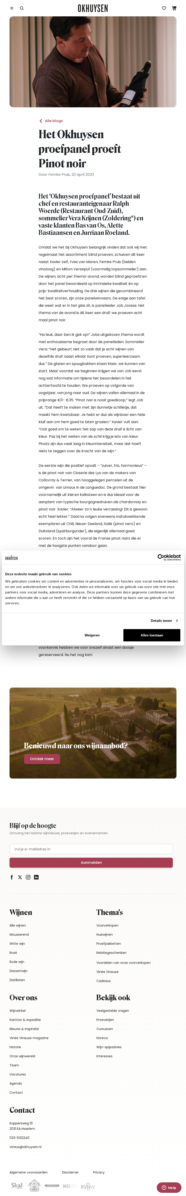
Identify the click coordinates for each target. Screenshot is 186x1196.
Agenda (16, 1083)
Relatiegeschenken (111, 952)
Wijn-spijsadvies (109, 1047)
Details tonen (161, 621)
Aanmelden (91, 862)
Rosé (13, 952)
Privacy (99, 1172)
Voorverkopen (107, 925)
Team (14, 1065)
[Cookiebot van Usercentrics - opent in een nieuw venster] (161, 557)
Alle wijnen (18, 925)
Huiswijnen (104, 934)
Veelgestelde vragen (112, 1010)
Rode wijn (17, 962)
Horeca (102, 1038)
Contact (16, 1092)
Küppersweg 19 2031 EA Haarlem (22, 1126)
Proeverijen (105, 1020)
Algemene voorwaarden (29, 1172)
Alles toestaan (152, 635)
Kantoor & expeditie (25, 1020)
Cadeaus (103, 981)
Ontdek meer (42, 758)
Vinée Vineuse (107, 972)
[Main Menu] (12, 8)
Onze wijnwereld (22, 1056)
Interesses (104, 1056)
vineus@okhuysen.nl (26, 1147)
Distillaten (17, 980)
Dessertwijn (18, 971)
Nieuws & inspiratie (24, 1029)
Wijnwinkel (18, 1010)
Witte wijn (17, 943)
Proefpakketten (108, 943)
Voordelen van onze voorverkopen (123, 962)
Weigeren (92, 635)
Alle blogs (54, 120)
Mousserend (19, 934)
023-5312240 (19, 1138)
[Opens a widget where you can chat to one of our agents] (169, 1188)
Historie (15, 1047)
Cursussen (104, 1029)
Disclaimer (70, 1172)
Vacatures (18, 1074)
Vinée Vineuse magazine (29, 1038)
